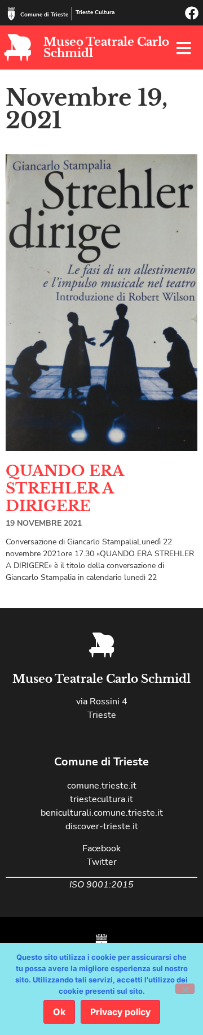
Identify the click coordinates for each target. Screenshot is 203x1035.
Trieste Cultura (95, 12)
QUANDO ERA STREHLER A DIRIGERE (64, 488)
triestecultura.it (101, 799)
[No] (185, 989)
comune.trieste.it (101, 786)
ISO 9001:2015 (101, 884)
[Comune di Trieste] (11, 13)
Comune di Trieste (44, 15)
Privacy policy (120, 1011)
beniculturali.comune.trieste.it (102, 813)
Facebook (101, 848)
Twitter (102, 862)
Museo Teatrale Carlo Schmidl (106, 47)
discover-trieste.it (101, 826)
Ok (59, 1011)
